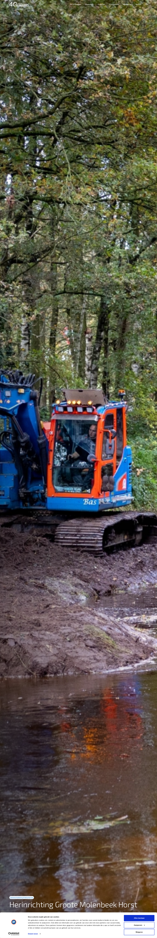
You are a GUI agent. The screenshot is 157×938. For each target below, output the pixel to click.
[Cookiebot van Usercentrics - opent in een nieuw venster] (13, 933)
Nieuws (138, 4)
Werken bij (127, 4)
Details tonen (33, 934)
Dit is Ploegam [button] (75, 4)
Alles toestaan (139, 918)
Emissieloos (114, 4)
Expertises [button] (89, 4)
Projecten (101, 4)
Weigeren (139, 932)
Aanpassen (138, 925)
